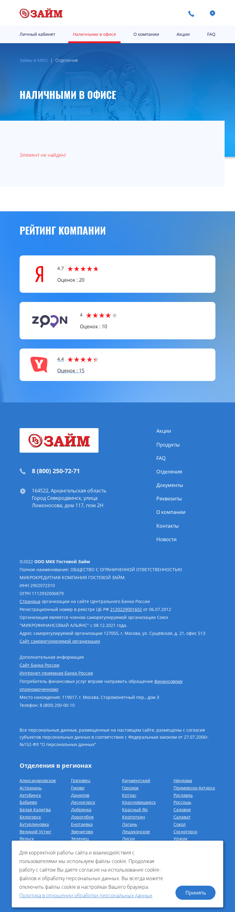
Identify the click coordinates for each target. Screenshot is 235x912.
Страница (30, 601)
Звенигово (82, 832)
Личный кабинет (37, 34)
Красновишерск (139, 802)
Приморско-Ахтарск (194, 788)
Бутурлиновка (34, 824)
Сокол (179, 824)
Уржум (180, 839)
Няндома (182, 780)
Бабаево (28, 802)
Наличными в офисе (94, 34)
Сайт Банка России (39, 665)
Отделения (169, 471)
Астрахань (31, 788)
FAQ (211, 34)
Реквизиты (169, 498)
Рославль (183, 795)
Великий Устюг (35, 832)
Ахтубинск (30, 795)
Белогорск (30, 817)
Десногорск (83, 802)
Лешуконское (136, 832)
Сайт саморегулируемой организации (60, 641)
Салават (182, 817)
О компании (146, 34)
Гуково (77, 788)
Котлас (129, 795)
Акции (183, 34)
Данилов (80, 795)
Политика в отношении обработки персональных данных (85, 895)
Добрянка (81, 809)
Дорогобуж (82, 817)
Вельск (27, 839)
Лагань (129, 824)
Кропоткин (133, 817)
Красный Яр (135, 809)
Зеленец (80, 839)
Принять (195, 892)
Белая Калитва (35, 809)
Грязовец (80, 780)
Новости (166, 539)
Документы (169, 485)
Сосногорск (185, 832)
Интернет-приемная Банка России (56, 673)
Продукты (168, 444)
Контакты (167, 525)
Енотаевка (82, 824)
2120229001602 (126, 609)
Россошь (182, 802)
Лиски (128, 839)
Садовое (182, 809)
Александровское (38, 780)
